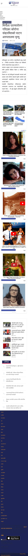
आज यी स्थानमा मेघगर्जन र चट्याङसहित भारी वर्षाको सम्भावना (19, 125)
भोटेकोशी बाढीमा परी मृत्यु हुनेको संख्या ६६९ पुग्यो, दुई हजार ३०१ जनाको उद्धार (17, 324)
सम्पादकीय (2, 478)
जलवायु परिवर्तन (2, 17)
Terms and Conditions (5, 555)
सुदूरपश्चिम (2, 498)
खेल (1, 441)
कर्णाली (2, 464)
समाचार (2, 412)
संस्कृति (2, 521)
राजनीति (2, 415)
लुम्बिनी (2, 469)
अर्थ (1, 420)
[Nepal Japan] (14, 2)
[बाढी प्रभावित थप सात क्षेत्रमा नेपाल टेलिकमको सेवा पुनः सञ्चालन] (7, 355)
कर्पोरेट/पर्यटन (3, 449)
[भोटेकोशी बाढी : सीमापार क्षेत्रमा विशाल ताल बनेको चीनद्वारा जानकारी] (8, 121)
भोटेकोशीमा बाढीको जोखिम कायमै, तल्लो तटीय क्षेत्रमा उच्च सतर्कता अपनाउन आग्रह (8, 113)
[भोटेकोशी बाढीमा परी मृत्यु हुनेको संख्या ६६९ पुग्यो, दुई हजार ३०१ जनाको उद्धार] (7, 326)
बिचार (2, 432)
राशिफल (1, 13)
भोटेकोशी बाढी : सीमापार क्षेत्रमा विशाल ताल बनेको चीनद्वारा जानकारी (8, 125)
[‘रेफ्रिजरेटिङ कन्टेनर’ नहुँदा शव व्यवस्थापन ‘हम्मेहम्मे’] (7, 341)
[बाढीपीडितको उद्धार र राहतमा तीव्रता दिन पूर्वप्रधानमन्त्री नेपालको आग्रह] (7, 348)
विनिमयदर (1, 16)
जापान (2, 423)
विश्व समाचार (3, 426)
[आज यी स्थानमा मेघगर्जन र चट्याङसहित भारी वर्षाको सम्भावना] (20, 121)
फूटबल (2, 504)
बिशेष (2, 481)
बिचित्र (2, 487)
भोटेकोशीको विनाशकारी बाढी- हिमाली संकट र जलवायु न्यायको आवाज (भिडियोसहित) (20, 113)
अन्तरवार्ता (2, 475)
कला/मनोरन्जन (3, 443)
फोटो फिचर (3, 438)
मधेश (2, 455)
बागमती (2, 492)
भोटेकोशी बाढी (2, 19)
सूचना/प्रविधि (3, 458)
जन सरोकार (3, 418)
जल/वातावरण (6, 22)
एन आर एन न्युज (3, 461)
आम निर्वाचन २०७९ (4, 518)
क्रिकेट (2, 507)
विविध (2, 512)
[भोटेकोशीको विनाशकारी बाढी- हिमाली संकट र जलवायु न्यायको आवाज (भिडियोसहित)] (20, 110)
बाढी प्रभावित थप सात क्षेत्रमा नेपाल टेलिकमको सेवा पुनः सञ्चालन (18, 353)
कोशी (2, 466)
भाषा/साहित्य (3, 472)
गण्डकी (2, 495)
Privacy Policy (23, 553)
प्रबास (2, 429)
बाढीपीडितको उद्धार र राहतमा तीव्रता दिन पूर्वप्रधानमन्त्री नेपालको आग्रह (18, 346)
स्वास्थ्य (2, 489)
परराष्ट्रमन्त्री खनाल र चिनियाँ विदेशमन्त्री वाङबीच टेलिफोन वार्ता (18, 332)
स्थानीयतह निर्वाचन (4, 515)
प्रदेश (2, 452)
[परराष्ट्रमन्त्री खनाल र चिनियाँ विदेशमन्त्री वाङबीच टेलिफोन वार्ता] (7, 334)
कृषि (1, 501)
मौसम (1, 14)
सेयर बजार (2, 509)
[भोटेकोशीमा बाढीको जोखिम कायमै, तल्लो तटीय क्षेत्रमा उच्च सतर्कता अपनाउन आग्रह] (8, 110)
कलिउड (2, 446)
